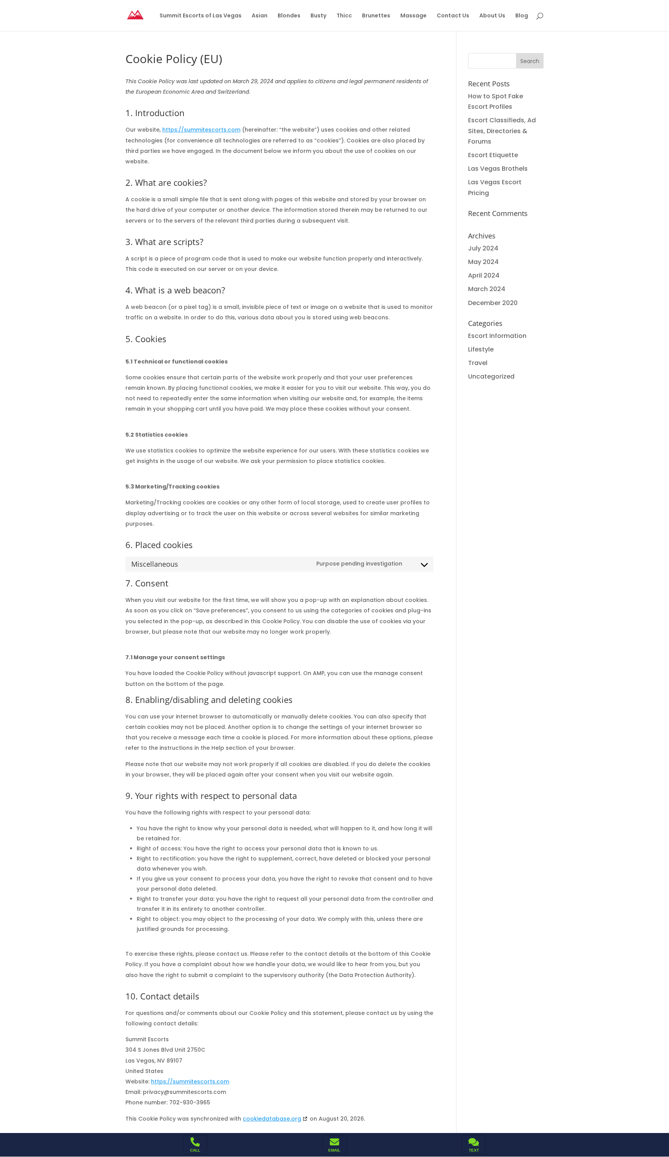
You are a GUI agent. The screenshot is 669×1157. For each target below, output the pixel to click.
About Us (492, 16)
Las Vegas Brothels (498, 168)
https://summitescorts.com (201, 130)
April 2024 (483, 275)
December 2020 (493, 302)
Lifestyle (481, 349)
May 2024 (483, 261)
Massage (413, 16)
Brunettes (376, 16)
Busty (318, 16)
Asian (260, 16)
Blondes (289, 16)
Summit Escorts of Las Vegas (201, 16)
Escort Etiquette (493, 155)
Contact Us (453, 16)
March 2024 (486, 289)
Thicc (344, 16)
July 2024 (483, 248)
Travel (477, 362)
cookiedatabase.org (272, 1119)
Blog (521, 16)
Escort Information (497, 335)
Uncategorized (491, 376)
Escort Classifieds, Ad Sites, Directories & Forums (502, 131)
